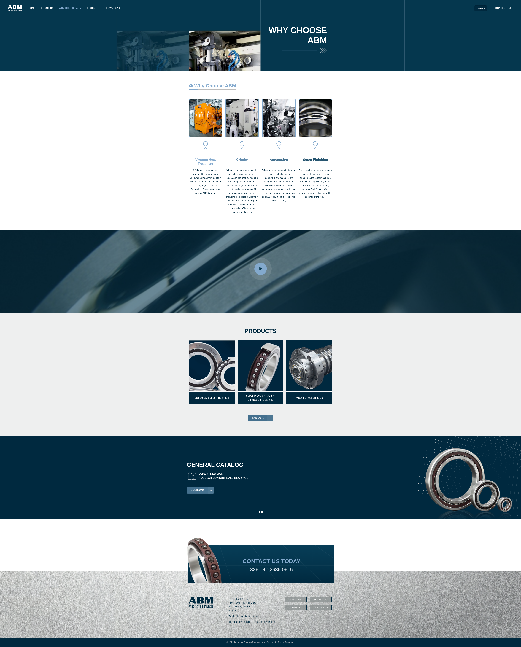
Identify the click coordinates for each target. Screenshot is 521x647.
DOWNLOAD (295, 607)
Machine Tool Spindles (309, 397)
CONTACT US (503, 8)
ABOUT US (295, 600)
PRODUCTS (320, 600)
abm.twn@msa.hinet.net (247, 616)
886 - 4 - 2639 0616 (271, 569)
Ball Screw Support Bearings (211, 397)
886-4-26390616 (242, 622)
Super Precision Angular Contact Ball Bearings (260, 397)
